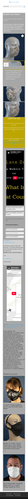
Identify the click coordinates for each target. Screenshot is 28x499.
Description (7, 240)
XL (11, 258)
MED (8, 258)
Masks (8, 19)
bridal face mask (13, 326)
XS (4, 258)
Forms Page (17, 495)
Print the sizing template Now (15, 142)
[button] (22, 36)
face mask (19, 326)
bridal (7, 326)
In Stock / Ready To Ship (15, 19)
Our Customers (9, 495)
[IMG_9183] (14, 101)
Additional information (9, 242)
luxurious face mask (10, 327)
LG (10, 258)
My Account (9, 493)
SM (6, 258)
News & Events (16, 493)
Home (4, 19)
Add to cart (14, 64)
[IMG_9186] (14, 116)
